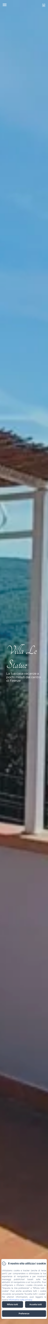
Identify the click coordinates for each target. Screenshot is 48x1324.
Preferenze (24, 1313)
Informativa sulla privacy (20, 1299)
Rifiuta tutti (12, 1304)
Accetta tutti (35, 1304)
